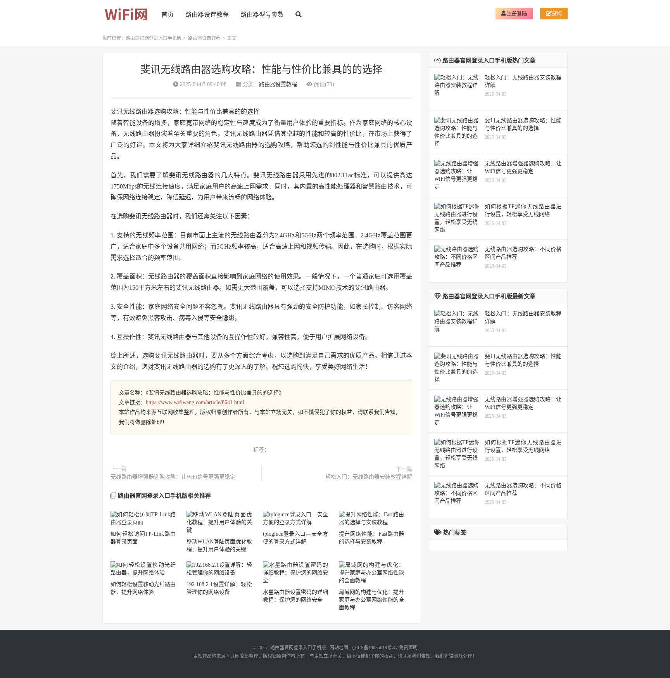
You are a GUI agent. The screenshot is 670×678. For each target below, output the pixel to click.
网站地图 (339, 647)
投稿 (557, 13)
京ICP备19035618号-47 (375, 647)
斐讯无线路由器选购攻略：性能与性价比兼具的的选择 (261, 69)
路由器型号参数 (262, 14)
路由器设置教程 (207, 14)
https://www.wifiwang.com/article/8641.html (195, 402)
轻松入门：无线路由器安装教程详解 (368, 477)
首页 (167, 14)
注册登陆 (516, 13)
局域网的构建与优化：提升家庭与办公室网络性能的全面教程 (371, 600)
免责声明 (408, 647)
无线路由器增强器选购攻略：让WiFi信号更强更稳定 (173, 477)
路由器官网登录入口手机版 (153, 38)
